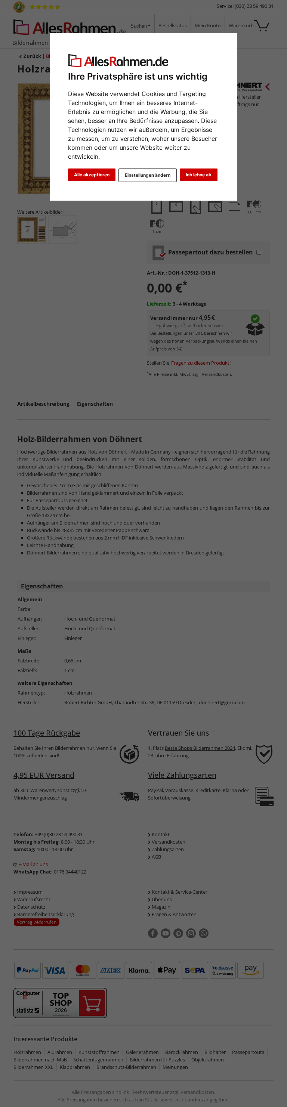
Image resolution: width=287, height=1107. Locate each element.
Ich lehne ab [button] (199, 174)
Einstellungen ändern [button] (147, 175)
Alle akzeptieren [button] (91, 174)
